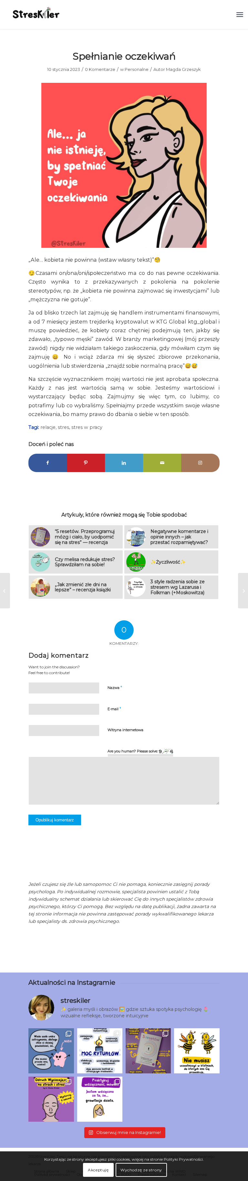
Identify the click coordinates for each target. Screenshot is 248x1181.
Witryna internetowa (125, 730)
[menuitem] (239, 14)
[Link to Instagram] (200, 463)
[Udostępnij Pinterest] (86, 463)
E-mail (114, 708)
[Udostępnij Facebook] (47, 463)
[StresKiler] (36, 14)
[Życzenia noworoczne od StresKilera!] (5, 590)
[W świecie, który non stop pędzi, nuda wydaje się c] (51, 1050)
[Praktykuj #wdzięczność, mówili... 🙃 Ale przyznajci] (99, 1099)
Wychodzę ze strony (141, 1169)
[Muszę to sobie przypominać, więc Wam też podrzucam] (196, 1050)
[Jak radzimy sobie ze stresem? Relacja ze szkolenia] (243, 590)
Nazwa (115, 687)
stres (63, 427)
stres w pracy (86, 427)
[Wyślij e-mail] (162, 463)
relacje (48, 427)
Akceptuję (98, 1169)
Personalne (137, 69)
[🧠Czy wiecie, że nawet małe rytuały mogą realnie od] (99, 1050)
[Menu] (239, 14)
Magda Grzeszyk (183, 69)
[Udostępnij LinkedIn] (124, 463)
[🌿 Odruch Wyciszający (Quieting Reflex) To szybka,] (51, 1099)
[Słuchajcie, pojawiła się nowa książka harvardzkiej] (148, 1050)
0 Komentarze (100, 69)
